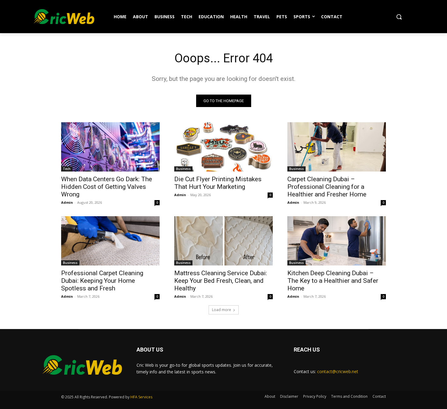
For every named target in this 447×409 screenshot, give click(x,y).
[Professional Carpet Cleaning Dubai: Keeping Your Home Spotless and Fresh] (110, 240)
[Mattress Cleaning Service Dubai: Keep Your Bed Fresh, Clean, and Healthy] (223, 240)
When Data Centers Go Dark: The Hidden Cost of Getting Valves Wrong (106, 186)
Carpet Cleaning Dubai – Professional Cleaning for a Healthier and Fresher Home (326, 186)
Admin (67, 202)
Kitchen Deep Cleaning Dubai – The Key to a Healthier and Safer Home (332, 280)
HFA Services (141, 397)
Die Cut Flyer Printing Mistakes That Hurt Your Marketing (218, 182)
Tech (67, 169)
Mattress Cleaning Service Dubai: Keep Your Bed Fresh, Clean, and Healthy (220, 280)
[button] (399, 16)
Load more (221, 309)
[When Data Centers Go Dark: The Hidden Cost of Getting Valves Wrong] (110, 147)
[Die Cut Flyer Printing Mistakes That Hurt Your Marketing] (223, 147)
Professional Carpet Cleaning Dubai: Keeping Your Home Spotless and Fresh (102, 280)
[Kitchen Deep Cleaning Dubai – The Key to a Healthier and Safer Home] (336, 240)
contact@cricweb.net (337, 371)
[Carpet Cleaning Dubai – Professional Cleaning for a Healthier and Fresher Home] (336, 147)
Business (183, 169)
